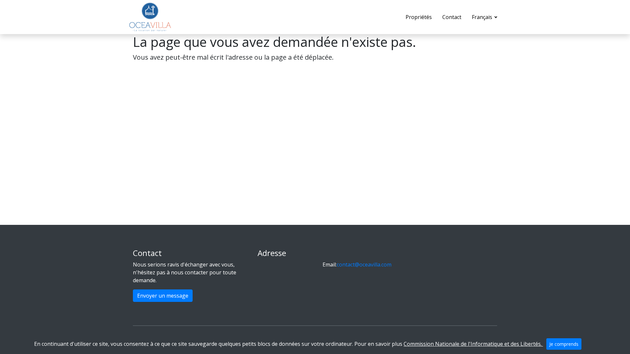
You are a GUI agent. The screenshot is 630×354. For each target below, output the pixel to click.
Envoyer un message (162, 295)
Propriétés (419, 17)
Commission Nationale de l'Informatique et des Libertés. (473, 343)
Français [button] (483, 17)
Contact (451, 17)
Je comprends (563, 344)
